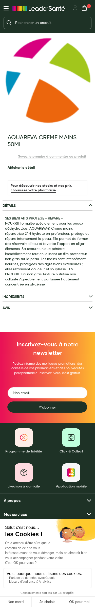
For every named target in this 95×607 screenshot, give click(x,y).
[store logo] (38, 8)
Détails (9, 205)
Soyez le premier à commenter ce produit (52, 156)
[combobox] (47, 23)
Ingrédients (13, 296)
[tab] (47, 206)
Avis (6, 308)
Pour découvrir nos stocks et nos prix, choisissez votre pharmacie (41, 187)
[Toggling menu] (6, 8)
